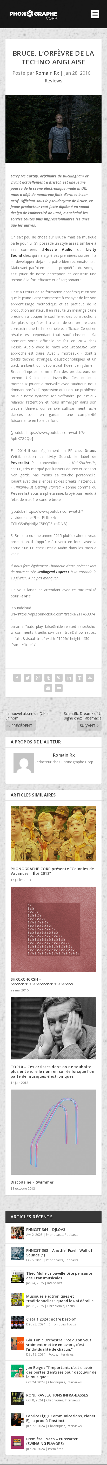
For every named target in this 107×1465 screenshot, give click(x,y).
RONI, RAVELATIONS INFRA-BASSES (57, 1395)
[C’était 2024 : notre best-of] (17, 1322)
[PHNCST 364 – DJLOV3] (17, 1233)
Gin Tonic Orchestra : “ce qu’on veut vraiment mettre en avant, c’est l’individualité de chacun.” (58, 1345)
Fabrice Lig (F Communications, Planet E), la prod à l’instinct (61, 1418)
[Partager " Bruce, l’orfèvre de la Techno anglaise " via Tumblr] (48, 678)
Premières (55, 1449)
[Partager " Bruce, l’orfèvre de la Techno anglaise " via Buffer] (79, 678)
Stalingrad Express (53, 571)
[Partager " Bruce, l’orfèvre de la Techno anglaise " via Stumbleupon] (90, 678)
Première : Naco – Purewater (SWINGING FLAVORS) (52, 1441)
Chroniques (55, 1306)
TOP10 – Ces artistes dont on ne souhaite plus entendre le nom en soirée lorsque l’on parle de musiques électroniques (53, 1071)
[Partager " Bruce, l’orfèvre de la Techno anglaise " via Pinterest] (59, 678)
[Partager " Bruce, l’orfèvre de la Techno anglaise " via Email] (48, 688)
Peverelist (20, 462)
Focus (70, 1306)
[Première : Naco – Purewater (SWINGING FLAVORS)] (17, 1442)
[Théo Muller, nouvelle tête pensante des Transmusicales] (17, 1276)
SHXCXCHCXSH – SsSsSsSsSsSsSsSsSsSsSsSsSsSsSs (42, 981)
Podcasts (71, 1234)
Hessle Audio (58, 249)
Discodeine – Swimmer (32, 1182)
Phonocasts (54, 1234)
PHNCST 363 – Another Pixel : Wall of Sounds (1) (59, 1252)
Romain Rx (47, 73)
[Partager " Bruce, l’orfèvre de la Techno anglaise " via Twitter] (27, 678)
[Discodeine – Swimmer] (54, 1132)
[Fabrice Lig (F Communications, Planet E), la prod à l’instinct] (17, 1419)
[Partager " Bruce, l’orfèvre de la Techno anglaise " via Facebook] (17, 678)
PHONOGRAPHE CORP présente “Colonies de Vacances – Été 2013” (52, 871)
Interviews (54, 1283)
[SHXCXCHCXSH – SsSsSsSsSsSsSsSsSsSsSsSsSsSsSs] (54, 929)
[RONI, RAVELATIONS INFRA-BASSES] (17, 1398)
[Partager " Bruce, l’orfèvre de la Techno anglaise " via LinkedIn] (69, 678)
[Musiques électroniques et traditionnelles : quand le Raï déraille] (17, 1299)
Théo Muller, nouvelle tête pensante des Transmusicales (59, 1275)
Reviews (53, 81)
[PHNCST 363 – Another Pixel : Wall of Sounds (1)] (17, 1253)
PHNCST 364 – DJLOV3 (45, 1229)
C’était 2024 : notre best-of (51, 1319)
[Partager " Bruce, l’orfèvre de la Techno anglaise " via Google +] (38, 678)
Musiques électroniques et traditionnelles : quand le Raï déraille (59, 1298)
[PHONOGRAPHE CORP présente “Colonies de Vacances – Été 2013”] (54, 833)
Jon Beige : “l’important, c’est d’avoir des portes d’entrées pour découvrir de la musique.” (61, 1372)
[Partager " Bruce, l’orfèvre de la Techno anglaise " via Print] (59, 688)
